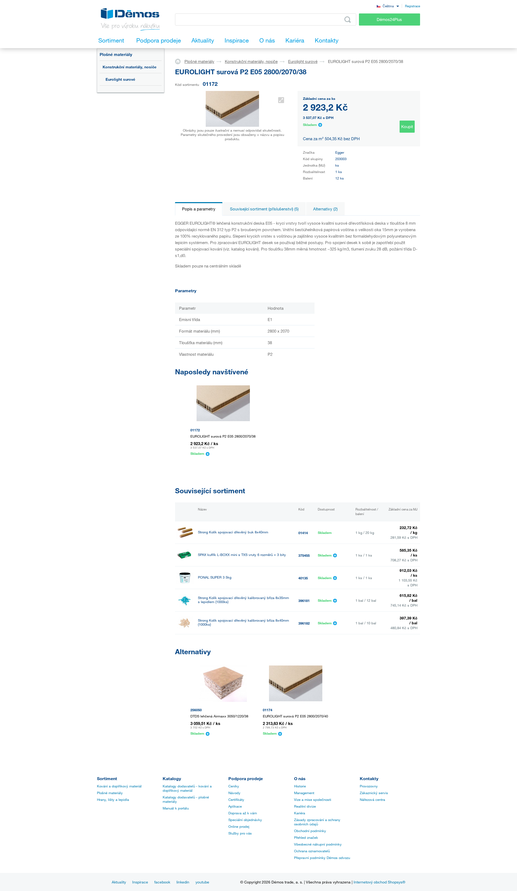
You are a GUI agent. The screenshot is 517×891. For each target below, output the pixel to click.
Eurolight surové (120, 79)
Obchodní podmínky (310, 831)
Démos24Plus (389, 19)
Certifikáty (236, 799)
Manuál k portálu (176, 808)
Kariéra (299, 813)
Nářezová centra (372, 799)
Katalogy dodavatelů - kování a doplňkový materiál (187, 788)
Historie (300, 786)
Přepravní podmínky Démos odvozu (322, 857)
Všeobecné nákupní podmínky (318, 844)
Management (304, 793)
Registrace (412, 6)
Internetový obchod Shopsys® (379, 882)
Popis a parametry (198, 208)
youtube (202, 882)
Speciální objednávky (245, 820)
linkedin (182, 882)
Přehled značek (306, 837)
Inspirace (140, 882)
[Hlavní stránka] (179, 61)
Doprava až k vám (242, 813)
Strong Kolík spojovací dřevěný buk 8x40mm (233, 532)
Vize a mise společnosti (312, 799)
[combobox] (388, 6)
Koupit (407, 126)
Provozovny (369, 786)
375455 (304, 555)
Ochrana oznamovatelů (312, 851)
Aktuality (119, 882)
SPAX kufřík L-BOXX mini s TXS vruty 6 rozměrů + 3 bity (242, 555)
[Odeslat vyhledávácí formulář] (347, 19)
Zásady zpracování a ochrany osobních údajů (317, 822)
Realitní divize (305, 806)
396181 (304, 600)
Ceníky (233, 786)
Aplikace (235, 806)
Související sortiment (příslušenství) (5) (264, 208)
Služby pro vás (240, 833)
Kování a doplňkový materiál (119, 786)
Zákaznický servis (374, 793)
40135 (303, 578)
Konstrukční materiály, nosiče (129, 67)
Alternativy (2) (325, 208)
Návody (234, 793)
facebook (162, 882)
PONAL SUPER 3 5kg (214, 577)
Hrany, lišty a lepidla (113, 799)
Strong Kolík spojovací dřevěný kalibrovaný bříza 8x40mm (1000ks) (243, 622)
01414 (303, 533)
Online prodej (238, 826)
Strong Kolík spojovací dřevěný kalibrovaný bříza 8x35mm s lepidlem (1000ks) (243, 600)
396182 (304, 623)
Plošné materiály (116, 54)
